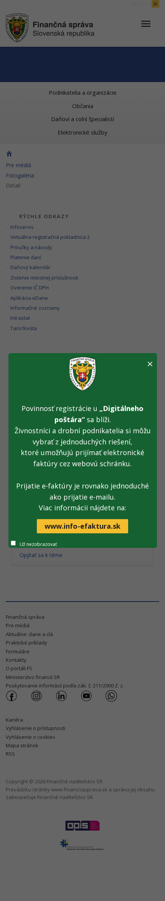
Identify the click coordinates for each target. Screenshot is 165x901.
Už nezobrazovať (38, 544)
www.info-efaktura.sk (82, 526)
